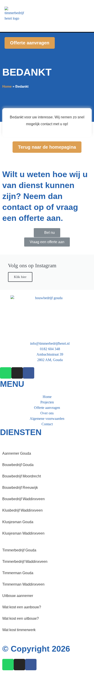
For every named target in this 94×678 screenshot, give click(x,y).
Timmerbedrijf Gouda (19, 550)
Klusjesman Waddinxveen (23, 533)
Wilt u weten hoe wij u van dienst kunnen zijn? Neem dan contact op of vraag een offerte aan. (45, 196)
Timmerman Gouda (17, 573)
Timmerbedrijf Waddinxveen (24, 561)
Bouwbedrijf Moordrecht (21, 476)
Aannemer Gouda (16, 453)
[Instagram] (17, 373)
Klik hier (20, 277)
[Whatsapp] (5, 373)
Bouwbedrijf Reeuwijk (20, 487)
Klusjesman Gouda (17, 522)
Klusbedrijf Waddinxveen (22, 510)
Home (7, 86)
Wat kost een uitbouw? (20, 618)
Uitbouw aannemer (17, 596)
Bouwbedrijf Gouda (18, 465)
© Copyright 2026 (36, 648)
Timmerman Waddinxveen (23, 584)
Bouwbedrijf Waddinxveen (23, 499)
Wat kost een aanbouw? (21, 607)
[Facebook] (28, 373)
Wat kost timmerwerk (19, 630)
